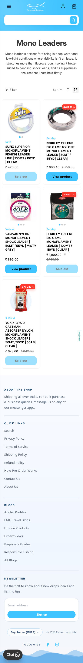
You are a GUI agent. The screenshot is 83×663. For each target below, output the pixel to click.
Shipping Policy (15, 454)
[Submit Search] (73, 20)
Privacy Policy (14, 438)
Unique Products (16, 528)
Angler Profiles (15, 512)
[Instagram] (57, 644)
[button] (57, 90)
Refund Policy (14, 462)
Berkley (51, 138)
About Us (11, 486)
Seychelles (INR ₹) (23, 632)
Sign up (41, 614)
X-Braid (10, 318)
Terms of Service (16, 446)
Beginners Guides (17, 544)
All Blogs (10, 560)
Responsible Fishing (18, 552)
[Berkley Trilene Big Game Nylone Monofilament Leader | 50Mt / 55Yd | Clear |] (62, 119)
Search (9, 430)
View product (62, 176)
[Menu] (9, 6)
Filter (13, 89)
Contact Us (12, 478)
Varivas (9, 229)
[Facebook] (47, 644)
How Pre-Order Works (20, 470)
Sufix (8, 141)
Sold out (21, 176)
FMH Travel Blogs (17, 520)
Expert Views (13, 536)
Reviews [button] (79, 335)
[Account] (63, 6)
